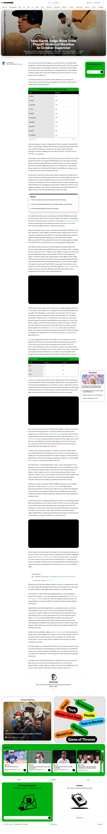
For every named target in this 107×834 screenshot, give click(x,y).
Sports (8, 764)
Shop (88, 779)
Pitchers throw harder (55, 434)
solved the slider (68, 266)
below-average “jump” (59, 632)
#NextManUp (53, 576)
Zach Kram (10, 62)
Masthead (53, 779)
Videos (90, 2)
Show (30, 139)
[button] (54, 2)
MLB (28, 7)
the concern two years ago (71, 221)
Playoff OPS (57, 92)
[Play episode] (25, 770)
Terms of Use (6, 824)
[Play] (88, 756)
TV (32, 7)
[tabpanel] (53, 204)
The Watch (71, 7)
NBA (20, 7)
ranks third (35, 618)
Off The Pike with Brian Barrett (11, 769)
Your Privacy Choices (17, 824)
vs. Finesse (46, 362)
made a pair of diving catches (45, 557)
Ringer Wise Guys (81, 770)
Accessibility (25, 824)
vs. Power (65, 362)
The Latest (5, 7)
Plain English (100, 7)
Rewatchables (57, 7)
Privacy (11, 824)
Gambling (82, 764)
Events (42, 7)
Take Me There (79, 817)
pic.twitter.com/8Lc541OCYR (66, 576)
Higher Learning (79, 7)
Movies (37, 7)
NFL (24, 7)
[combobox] (34, 139)
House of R (87, 7)
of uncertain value (54, 328)
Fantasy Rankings (12, 7)
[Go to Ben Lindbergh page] (6, 737)
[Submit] (102, 72)
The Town (94, 7)
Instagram (100, 824)
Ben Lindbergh (12, 737)
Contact (19, 779)
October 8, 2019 (49, 580)
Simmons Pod (49, 7)
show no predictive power (52, 486)
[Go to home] (7, 2)
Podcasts (98, 2)
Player (30, 92)
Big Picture (64, 7)
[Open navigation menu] (104, 2)
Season (30, 362)
